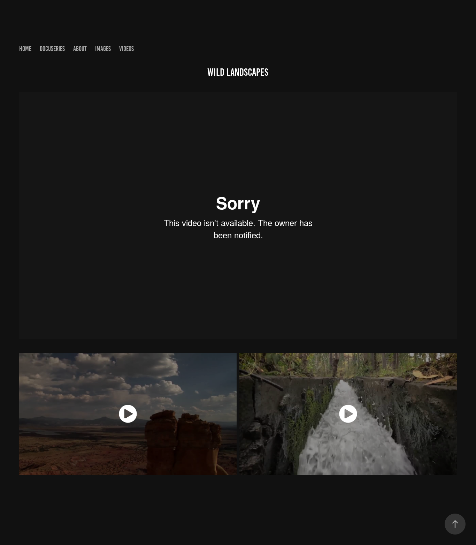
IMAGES (103, 48)
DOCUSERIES (52, 48)
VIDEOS (126, 48)
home (25, 48)
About (80, 48)
